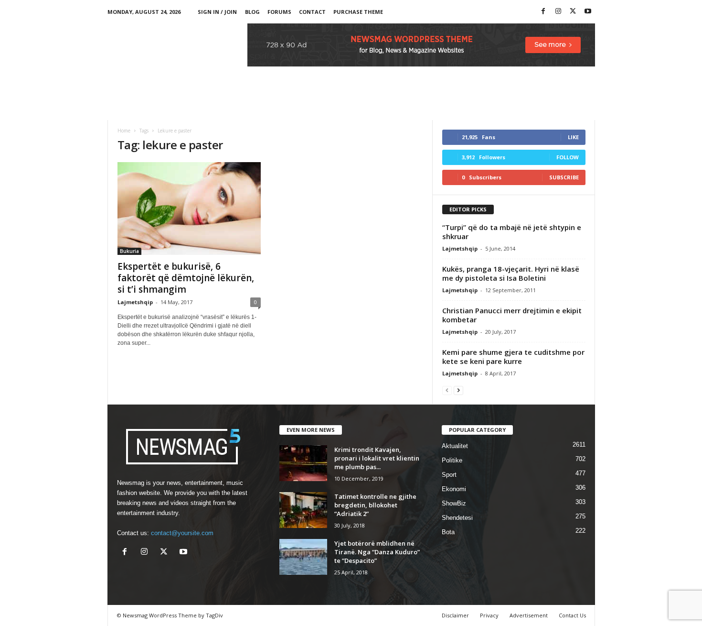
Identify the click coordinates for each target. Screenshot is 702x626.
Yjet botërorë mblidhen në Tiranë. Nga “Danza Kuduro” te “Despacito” (377, 552)
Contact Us (572, 615)
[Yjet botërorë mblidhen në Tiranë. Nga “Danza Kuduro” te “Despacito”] (303, 557)
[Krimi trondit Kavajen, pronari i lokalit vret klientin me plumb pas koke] (303, 463)
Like (573, 137)
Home (123, 130)
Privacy (489, 615)
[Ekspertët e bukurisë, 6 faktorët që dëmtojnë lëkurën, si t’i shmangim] (189, 208)
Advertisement (529, 615)
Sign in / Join (217, 11)
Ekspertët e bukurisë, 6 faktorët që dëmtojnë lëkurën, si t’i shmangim (185, 278)
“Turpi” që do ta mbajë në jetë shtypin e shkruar (511, 231)
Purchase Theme (358, 11)
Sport (449, 474)
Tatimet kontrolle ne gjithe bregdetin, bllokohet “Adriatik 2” (375, 505)
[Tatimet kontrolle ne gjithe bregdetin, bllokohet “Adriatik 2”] (303, 510)
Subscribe (564, 177)
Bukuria (129, 251)
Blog (252, 11)
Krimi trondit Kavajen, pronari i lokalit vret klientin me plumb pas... (376, 458)
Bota (448, 532)
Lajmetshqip (135, 302)
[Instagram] (558, 12)
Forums (279, 11)
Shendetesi (457, 517)
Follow (567, 157)
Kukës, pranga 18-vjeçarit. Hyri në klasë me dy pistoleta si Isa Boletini (510, 273)
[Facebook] (543, 12)
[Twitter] (573, 12)
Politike (452, 460)
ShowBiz (454, 503)
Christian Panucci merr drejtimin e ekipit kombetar (512, 315)
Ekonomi (454, 489)
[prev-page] (447, 390)
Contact (312, 11)
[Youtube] (588, 12)
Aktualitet (455, 446)
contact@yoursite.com (182, 533)
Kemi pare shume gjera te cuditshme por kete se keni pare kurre (513, 356)
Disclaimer (455, 615)
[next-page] (458, 390)
